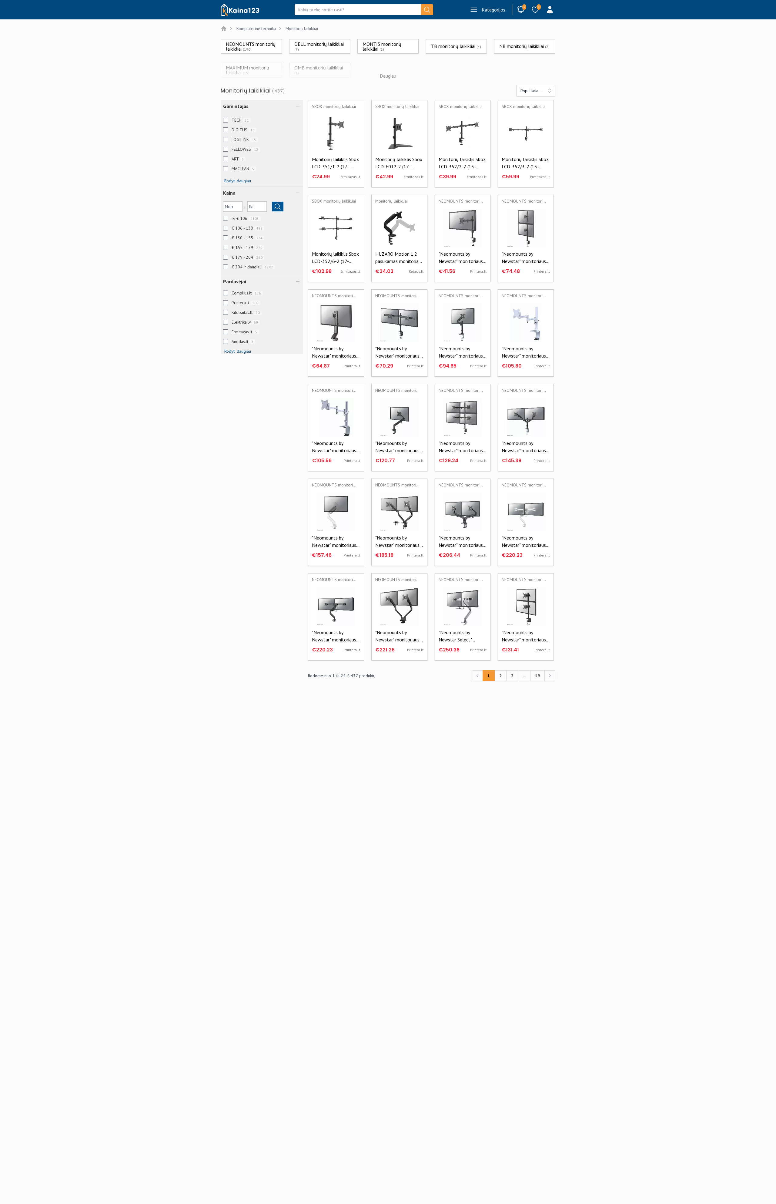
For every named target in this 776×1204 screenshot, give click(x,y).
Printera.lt (245, 302)
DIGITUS (243, 130)
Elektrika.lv (245, 322)
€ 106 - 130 (247, 228)
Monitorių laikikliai (302, 28)
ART (238, 159)
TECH (240, 120)
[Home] (224, 28)
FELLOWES (245, 149)
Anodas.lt (242, 341)
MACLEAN (243, 168)
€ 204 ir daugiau (252, 267)
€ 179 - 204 (247, 257)
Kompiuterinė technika (256, 28)
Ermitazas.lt (244, 332)
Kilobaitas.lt (246, 312)
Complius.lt (246, 293)
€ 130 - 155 (247, 237)
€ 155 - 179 (247, 247)
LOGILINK (244, 139)
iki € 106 (245, 218)
